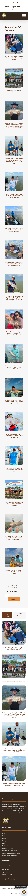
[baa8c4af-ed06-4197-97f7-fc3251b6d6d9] (14, 275)
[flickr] (19, 879)
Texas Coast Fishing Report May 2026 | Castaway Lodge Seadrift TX (14, 469)
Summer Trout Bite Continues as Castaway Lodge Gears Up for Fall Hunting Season (14, 263)
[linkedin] (14, 879)
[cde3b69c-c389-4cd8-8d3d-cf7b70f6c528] (14, 344)
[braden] (14, 35)
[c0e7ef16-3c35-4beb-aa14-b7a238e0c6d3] (14, 310)
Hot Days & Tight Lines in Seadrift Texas (14, 91)
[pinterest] (17, 879)
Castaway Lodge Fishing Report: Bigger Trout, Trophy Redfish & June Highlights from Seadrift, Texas (14, 299)
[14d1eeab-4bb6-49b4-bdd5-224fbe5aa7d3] (14, 480)
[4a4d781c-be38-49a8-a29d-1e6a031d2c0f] (14, 446)
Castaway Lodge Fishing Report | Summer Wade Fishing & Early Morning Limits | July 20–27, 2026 (14, 161)
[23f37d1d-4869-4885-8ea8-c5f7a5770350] (14, 241)
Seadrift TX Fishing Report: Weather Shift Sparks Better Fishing (14, 571)
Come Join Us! (20, 615)
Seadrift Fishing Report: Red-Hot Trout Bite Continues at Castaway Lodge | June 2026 (14, 401)
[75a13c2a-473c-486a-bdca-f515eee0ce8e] (14, 137)
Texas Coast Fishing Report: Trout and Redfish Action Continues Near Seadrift (14, 333)
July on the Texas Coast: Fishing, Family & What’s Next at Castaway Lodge (14, 229)
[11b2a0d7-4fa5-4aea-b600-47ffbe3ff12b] (14, 172)
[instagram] (5, 879)
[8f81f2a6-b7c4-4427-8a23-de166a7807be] (14, 378)
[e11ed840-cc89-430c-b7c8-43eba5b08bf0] (14, 412)
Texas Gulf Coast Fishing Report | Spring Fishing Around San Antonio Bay (14, 503)
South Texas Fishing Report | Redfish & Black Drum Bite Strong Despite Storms (14, 435)
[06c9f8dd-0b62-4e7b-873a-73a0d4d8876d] (14, 207)
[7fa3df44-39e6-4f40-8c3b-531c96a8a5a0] (14, 101)
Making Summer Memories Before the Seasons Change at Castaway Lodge (14, 195)
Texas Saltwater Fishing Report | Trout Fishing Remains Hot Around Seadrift (14, 367)
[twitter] (11, 879)
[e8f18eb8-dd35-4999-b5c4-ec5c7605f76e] (14, 549)
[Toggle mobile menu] (24, 16)
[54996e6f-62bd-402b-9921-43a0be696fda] (14, 69)
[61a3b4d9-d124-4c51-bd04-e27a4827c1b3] (14, 515)
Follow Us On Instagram (15, 586)
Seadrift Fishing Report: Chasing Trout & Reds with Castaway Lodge (14, 58)
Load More (7, 615)
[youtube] (8, 879)
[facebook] (3, 879)
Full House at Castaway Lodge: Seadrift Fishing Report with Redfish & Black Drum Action (14, 537)
